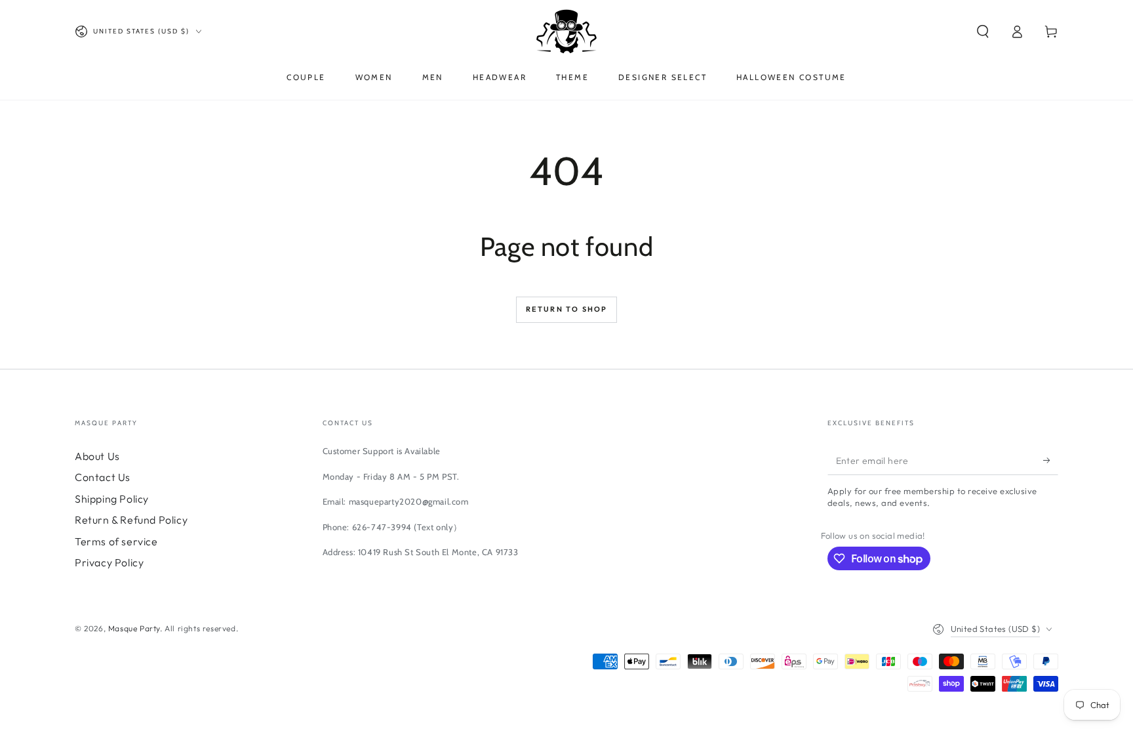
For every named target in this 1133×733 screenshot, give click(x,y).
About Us (97, 456)
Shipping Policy (112, 498)
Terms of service (116, 541)
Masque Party (134, 628)
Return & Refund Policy (131, 519)
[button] (983, 31)
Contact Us (102, 477)
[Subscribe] (1050, 460)
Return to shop (567, 309)
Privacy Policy (109, 562)
